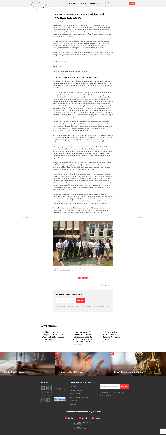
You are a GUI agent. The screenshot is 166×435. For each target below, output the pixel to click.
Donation (73, 404)
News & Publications (97, 3)
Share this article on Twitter (79, 278)
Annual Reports (75, 394)
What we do (82, 3)
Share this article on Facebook (81, 278)
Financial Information (76, 390)
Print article (107, 285)
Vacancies (73, 387)
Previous (27, 217)
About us (72, 3)
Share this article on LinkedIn (84, 278)
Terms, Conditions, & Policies (79, 397)
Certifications (74, 401)
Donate (131, 3)
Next (139, 217)
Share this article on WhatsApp (87, 278)
